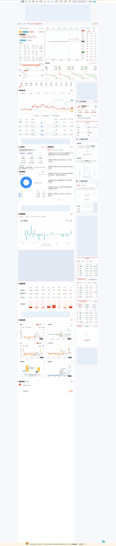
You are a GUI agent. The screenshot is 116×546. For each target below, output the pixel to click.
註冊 (94, 1)
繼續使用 (81, 544)
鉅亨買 (61, 1)
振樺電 (81, 273)
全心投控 (81, 322)
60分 (94, 28)
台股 (33, 1)
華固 (80, 317)
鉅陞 (80, 287)
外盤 (96, 60)
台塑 (59, 66)
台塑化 (86, 66)
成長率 (40, 324)
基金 (45, 1)
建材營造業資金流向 (93, 279)
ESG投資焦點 (95, 23)
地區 (20, 174)
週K (59, 28)
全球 (52, 1)
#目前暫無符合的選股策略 (84, 118)
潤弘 (80, 319)
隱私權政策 (75, 544)
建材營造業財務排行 (83, 301)
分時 (48, 28)
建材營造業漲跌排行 (81, 279)
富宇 (80, 294)
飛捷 (80, 270)
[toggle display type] (44, 324)
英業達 (81, 266)
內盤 (87, 60)
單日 (67, 220)
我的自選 (79, 326)
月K (65, 28)
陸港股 (40, 1)
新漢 (80, 275)
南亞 (46, 66)
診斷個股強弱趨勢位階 (37, 23)
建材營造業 (25, 31)
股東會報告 (30, 153)
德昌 (80, 315)
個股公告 (55, 149)
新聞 (30, 1)
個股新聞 (49, 149)
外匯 (49, 1)
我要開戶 (31, 31)
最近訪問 (86, 326)
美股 (37, 1)
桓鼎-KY (81, 290)
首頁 (26, 1)
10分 (77, 28)
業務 (24, 174)
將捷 (80, 292)
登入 (92, 1)
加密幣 (56, 1)
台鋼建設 (28, 23)
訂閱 (70, 1)
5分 (71, 28)
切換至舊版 (41, 28)
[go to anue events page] (88, 1)
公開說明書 (22, 153)
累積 (71, 220)
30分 (88, 28)
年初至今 (95, 282)
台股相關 (61, 149)
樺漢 (80, 268)
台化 (72, 66)
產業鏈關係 (87, 258)
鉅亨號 (65, 1)
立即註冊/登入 (87, 340)
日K (53, 28)
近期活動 (87, 122)
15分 (82, 28)
